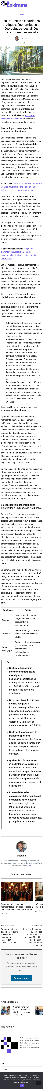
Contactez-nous (21, 978)
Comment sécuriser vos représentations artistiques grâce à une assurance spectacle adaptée (17, 907)
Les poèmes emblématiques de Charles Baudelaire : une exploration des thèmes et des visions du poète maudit (21, 186)
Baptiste (26, 38)
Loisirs (21, 14)
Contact (4, 1069)
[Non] (38, 1083)
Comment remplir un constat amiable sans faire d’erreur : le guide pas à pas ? (21, 1011)
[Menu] (39, 4)
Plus (29, 866)
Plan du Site (5, 1064)
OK (22, 1085)
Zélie (6, 913)
